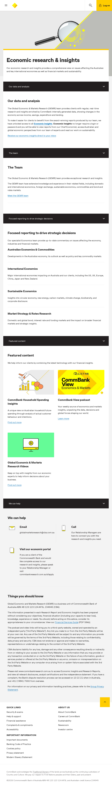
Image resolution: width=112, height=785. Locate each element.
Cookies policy (13, 748)
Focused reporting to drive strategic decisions (31, 218)
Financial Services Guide (66, 622)
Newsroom (63, 725)
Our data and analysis (19, 86)
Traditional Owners (41, 772)
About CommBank (67, 712)
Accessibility (12, 729)
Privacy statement (15, 752)
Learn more (63, 418)
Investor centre (65, 729)
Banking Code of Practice (19, 744)
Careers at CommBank (69, 716)
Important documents (17, 739)
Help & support (14, 716)
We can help (14, 503)
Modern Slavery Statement (19, 757)
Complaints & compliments (20, 725)
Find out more (14, 422)
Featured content (17, 341)
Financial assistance (16, 720)
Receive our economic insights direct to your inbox (32, 135)
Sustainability (64, 720)
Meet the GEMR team (18, 195)
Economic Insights (43, 123)
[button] (4, 5)
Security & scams (15, 712)
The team (13, 153)
